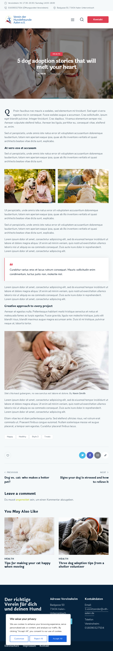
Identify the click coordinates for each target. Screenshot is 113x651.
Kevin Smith (79, 393)
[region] (38, 629)
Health (56, 54)
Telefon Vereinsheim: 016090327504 (94, 624)
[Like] (8, 455)
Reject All (38, 638)
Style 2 (35, 436)
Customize (19, 638)
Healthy (22, 436)
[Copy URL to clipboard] (105, 455)
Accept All (57, 638)
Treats (47, 436)
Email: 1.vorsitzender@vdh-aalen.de (96, 609)
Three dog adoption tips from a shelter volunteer (81, 565)
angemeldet (22, 499)
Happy (10, 436)
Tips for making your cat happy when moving (27, 565)
